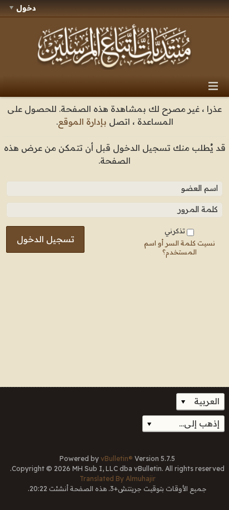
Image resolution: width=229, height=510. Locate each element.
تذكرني (175, 231)
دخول (26, 7)
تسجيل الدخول (45, 239)
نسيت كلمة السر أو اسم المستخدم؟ (179, 247)
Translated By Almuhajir (117, 478)
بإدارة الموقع (82, 121)
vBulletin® (117, 458)
